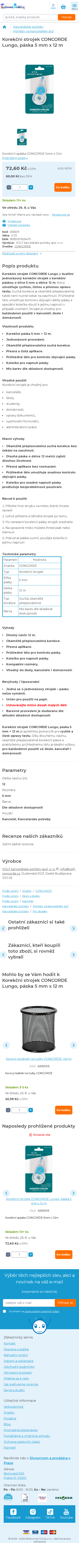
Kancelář (27, 901)
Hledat (67, 17)
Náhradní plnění (16, 1355)
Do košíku (63, 187)
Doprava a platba (16, 1349)
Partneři (10, 1447)
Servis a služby (14, 1390)
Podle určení (10, 891)
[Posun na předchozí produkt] (6, 1045)
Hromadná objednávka (20, 1430)
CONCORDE (23, 246)
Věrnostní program (18, 1372)
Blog (7, 1424)
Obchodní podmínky (19, 1367)
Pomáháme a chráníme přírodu (27, 1436)
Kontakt (10, 1343)
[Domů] (4, 27)
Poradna (10, 1418)
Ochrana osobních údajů (22, 1442)
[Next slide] (73, 928)
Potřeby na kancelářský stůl (33, 31)
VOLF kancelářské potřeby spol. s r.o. (28, 869)
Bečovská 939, (15, 1476)
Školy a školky (31, 896)
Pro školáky (40, 911)
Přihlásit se (65, 1303)
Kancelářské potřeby (28, 27)
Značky (27, 891)
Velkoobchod (13, 1407)
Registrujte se (61, 214)
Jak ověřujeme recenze (21, 1384)
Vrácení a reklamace (18, 1361)
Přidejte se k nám (16, 1378)
